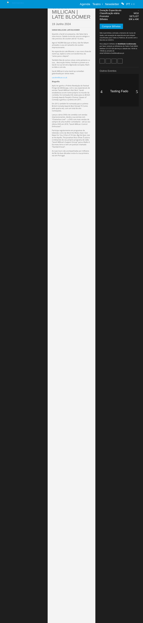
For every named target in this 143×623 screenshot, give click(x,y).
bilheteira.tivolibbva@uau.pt (114, 53)
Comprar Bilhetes (111, 26)
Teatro (96, 4)
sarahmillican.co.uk (59, 77)
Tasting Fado (119, 91)
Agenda (85, 4)
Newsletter (112, 4)
